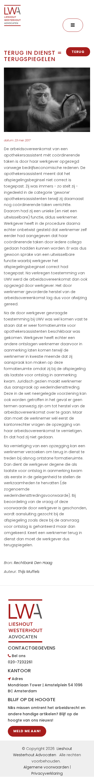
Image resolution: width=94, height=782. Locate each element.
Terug (78, 51)
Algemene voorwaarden (46, 767)
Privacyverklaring (47, 773)
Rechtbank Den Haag (33, 562)
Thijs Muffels (29, 571)
